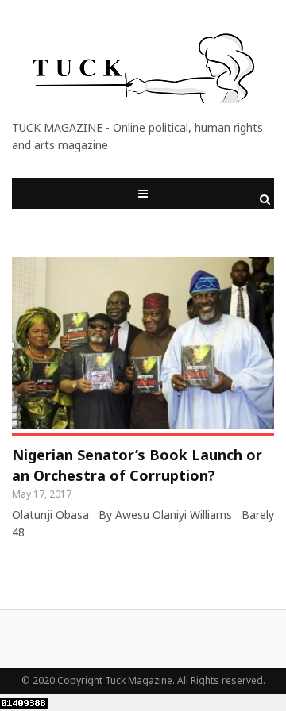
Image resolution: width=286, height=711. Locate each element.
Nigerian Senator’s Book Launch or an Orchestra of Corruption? (137, 465)
